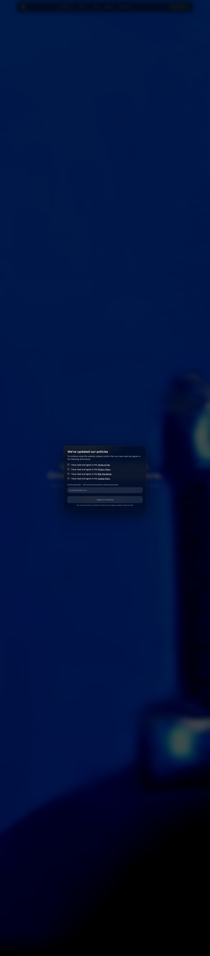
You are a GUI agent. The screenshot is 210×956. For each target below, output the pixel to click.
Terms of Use (104, 465)
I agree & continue (105, 499)
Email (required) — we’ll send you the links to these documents (92, 485)
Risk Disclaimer (104, 474)
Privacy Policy (104, 469)
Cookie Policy (104, 478)
